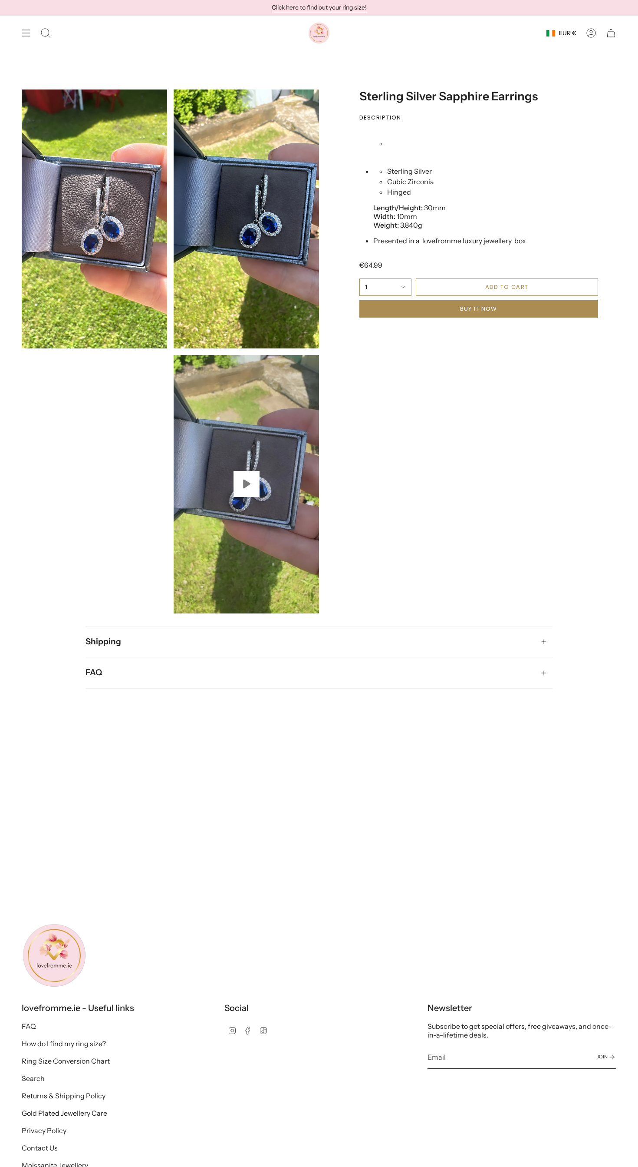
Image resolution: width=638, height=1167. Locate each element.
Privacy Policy (44, 1130)
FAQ (94, 672)
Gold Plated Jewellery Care (64, 1113)
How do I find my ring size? (64, 1043)
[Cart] (611, 33)
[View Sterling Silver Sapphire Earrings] (246, 484)
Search (33, 1078)
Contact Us (40, 1148)
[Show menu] (26, 33)
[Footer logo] (54, 955)
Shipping (103, 641)
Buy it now (478, 309)
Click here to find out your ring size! (319, 7)
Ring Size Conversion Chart (66, 1061)
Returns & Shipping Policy (63, 1095)
